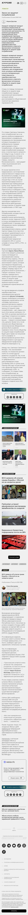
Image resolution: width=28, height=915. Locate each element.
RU (21, 3)
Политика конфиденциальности (14, 862)
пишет (10, 633)
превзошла (6, 729)
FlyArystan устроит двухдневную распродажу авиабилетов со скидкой (14, 506)
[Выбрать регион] (18, 3)
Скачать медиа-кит (9, 882)
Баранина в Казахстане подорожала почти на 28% (14, 531)
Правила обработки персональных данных (14, 870)
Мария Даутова (11, 21)
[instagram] (4, 845)
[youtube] (14, 845)
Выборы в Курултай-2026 (11, 885)
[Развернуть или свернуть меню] (25, 3)
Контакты (7, 874)
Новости (5, 8)
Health (5, 570)
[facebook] (4, 852)
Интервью (6, 564)
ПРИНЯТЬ (14, 911)
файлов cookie (14, 907)
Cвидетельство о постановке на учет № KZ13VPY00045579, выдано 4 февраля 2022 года (12, 899)
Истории (14, 564)
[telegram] (9, 845)
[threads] (24, 845)
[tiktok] (19, 845)
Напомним (6, 739)
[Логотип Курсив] (7, 3)
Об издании (7, 859)
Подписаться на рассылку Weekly (13, 836)
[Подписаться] (25, 838)
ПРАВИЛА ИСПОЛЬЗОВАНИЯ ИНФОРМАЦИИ (11, 878)
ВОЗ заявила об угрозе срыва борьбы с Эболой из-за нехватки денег (13, 480)
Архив (6, 866)
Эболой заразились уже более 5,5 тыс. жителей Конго (13, 810)
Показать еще (14, 557)
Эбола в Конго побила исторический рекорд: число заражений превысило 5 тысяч (13, 817)
